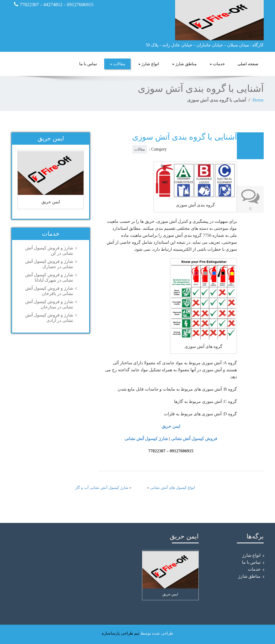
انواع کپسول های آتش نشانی (172, 488)
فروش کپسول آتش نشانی (194, 438)
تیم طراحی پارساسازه (120, 633)
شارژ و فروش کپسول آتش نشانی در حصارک (49, 264)
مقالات (118, 64)
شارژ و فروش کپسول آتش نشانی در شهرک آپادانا (49, 277)
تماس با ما (88, 64)
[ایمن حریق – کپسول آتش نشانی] (203, 20)
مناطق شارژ (185, 64)
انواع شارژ (149, 64)
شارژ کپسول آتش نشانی (146, 438)
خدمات (218, 64)
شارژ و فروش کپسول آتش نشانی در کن (49, 251)
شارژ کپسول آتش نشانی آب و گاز (101, 488)
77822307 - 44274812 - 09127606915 (55, 4)
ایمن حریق (171, 426)
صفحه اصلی (247, 64)
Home (258, 100)
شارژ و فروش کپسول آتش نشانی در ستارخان (49, 304)
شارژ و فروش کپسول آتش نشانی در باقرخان (49, 291)
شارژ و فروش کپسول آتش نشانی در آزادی (49, 318)
